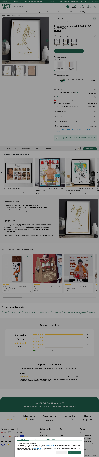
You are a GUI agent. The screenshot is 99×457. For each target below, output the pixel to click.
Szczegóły (35, 439)
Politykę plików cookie (38, 448)
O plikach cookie (50, 439)
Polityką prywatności (50, 445)
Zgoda (23, 439)
